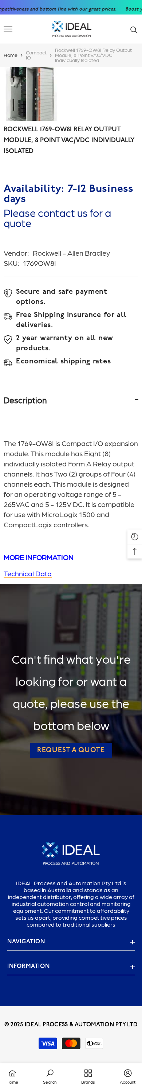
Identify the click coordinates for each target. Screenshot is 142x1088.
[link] (49, 1076)
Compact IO (36, 54)
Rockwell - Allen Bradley (71, 252)
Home (10, 54)
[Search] (134, 30)
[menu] (8, 29)
